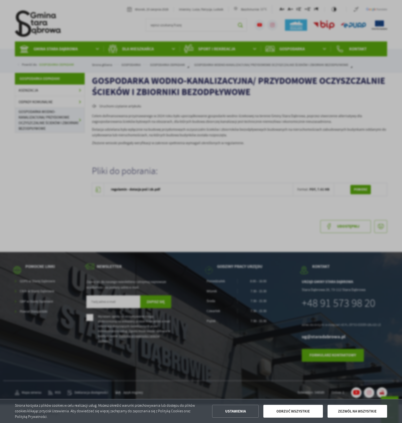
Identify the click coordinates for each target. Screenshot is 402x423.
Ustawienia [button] (235, 411)
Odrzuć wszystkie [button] (293, 411)
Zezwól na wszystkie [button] (357, 411)
